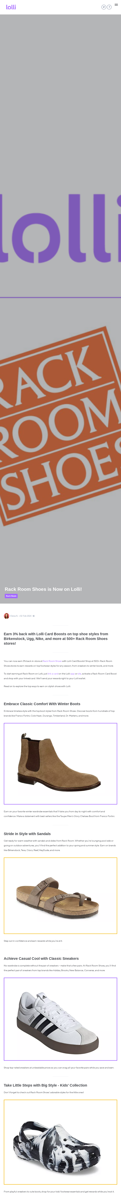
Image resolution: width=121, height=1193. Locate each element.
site (79, 674)
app (73, 674)
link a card (53, 674)
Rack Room (11, 596)
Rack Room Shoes (52, 661)
